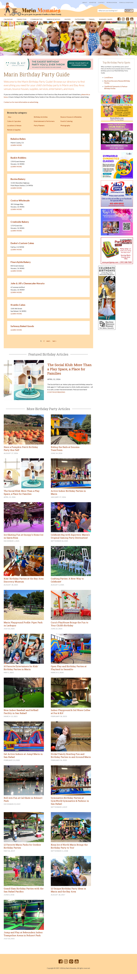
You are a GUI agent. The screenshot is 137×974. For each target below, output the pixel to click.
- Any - (9, 117)
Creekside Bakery (20, 222)
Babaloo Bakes (18, 139)
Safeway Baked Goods (22, 326)
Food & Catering (66, 121)
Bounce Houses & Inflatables (71, 117)
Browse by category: (17, 112)
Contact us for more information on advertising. (21, 102)
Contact (101, 2)
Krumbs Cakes (18, 305)
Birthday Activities (41, 117)
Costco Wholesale (20, 200)
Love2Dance (108, 77)
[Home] (33, 8)
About (84, 2)
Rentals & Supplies (14, 130)
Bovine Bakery (18, 179)
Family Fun (21, 19)
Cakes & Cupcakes (14, 121)
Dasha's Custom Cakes (22, 243)
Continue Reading (56, 392)
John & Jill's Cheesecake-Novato (28, 283)
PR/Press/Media (112, 2)
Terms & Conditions (126, 2)
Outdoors (79, 19)
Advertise (92, 2)
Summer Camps (105, 19)
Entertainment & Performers (44, 121)
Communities (36, 19)
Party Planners (39, 125)
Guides (68, 19)
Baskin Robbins (18, 157)
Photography (65, 125)
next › (48, 341)
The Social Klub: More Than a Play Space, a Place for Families (69, 369)
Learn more (16, 145)
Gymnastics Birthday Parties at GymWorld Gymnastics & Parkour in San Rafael (70, 800)
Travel (92, 19)
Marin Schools (53, 19)
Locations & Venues (14, 125)
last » (54, 341)
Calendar (8, 19)
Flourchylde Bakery (21, 262)
